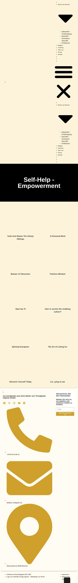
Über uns (60, 50)
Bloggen (60, 45)
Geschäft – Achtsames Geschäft (66, 38)
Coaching (60, 47)
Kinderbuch (66, 43)
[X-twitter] (9, 403)
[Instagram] (14, 403)
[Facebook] (4, 403)
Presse (60, 52)
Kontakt (60, 54)
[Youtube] (19, 403)
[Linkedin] (24, 403)
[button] (63, 81)
